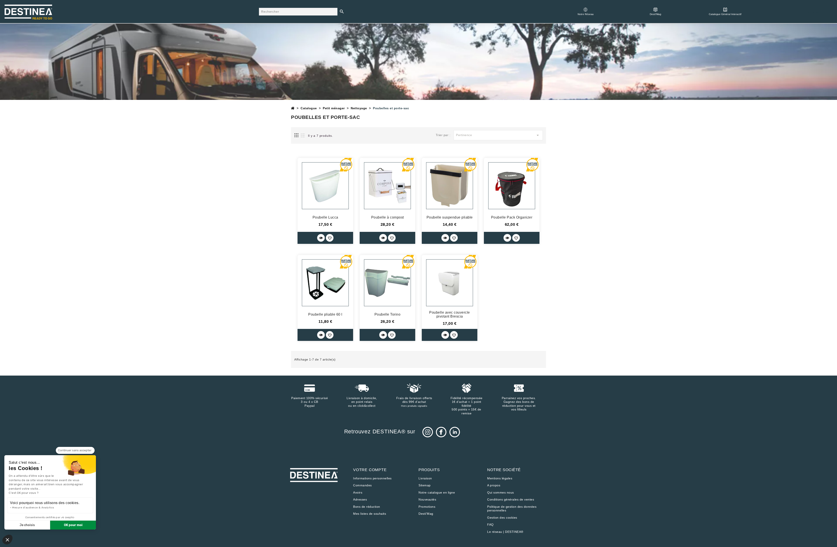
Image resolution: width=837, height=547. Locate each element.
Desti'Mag (425, 513)
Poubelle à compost (387, 217)
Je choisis (27, 525)
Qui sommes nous (500, 492)
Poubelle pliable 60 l (325, 314)
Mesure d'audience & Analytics (33, 507)
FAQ (490, 524)
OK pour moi (73, 525)
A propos (493, 485)
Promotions (426, 506)
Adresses (360, 499)
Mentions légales (499, 478)
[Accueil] (293, 108)
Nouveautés (427, 499)
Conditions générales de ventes (510, 499)
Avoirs (357, 492)
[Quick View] (321, 238)
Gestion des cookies (502, 517)
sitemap (424, 485)
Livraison (425, 478)
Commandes (362, 485)
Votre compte (370, 470)
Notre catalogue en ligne (436, 492)
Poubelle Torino (387, 314)
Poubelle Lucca (325, 217)
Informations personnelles (372, 478)
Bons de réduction (366, 506)
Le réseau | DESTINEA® (505, 531)
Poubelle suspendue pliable (450, 217)
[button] (7, 539)
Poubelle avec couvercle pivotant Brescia (449, 314)
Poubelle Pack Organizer (511, 217)
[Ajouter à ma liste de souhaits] (329, 238)
